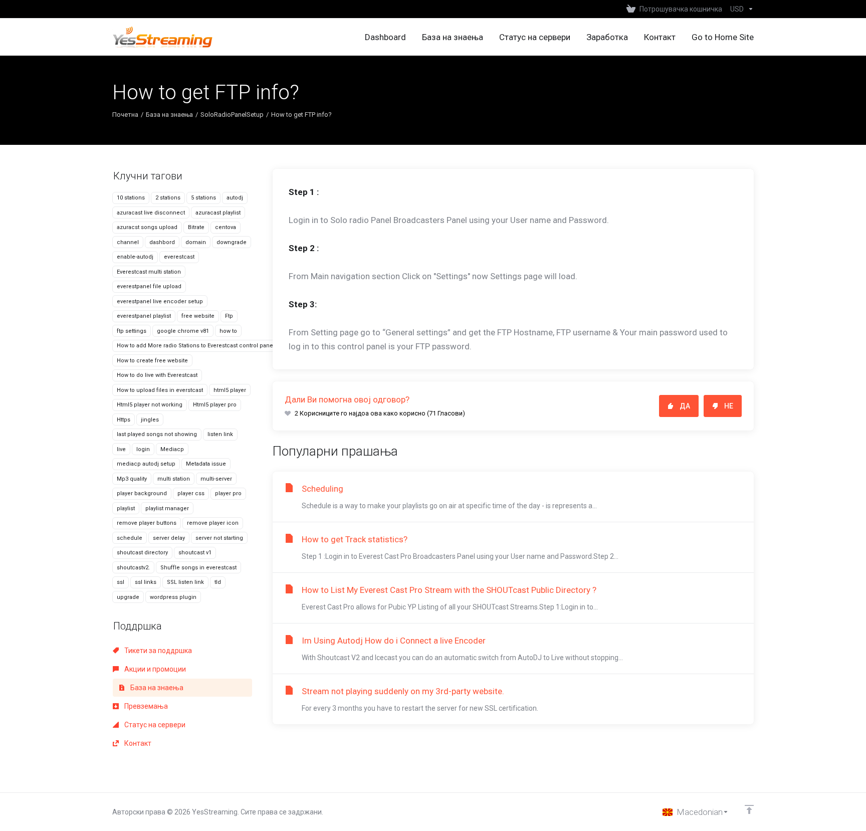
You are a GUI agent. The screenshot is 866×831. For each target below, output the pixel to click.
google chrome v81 (183, 331)
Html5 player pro (215, 404)
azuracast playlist (218, 213)
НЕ (728, 406)
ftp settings (131, 331)
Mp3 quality (132, 479)
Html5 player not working (149, 404)
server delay (169, 538)
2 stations (167, 197)
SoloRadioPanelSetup (232, 114)
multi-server (216, 479)
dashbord (162, 242)
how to (228, 331)
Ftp (229, 316)
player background (142, 493)
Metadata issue (206, 464)
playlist (126, 508)
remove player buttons (146, 523)
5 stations (203, 197)
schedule (129, 538)
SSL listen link (185, 582)
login (143, 449)
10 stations (131, 197)
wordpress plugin (173, 597)
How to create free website (152, 360)
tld (217, 582)
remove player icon (213, 523)
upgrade (128, 597)
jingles (150, 420)
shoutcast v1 (194, 552)
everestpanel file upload (149, 286)
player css (190, 493)
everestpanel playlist (144, 316)
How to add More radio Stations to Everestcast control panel (196, 345)
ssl (120, 582)
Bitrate (196, 227)
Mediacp (172, 449)
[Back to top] (749, 809)
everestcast (179, 257)
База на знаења (169, 114)
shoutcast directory (142, 552)
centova (225, 227)
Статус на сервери (154, 725)
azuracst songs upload (147, 227)
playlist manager (167, 508)
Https (123, 420)
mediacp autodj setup (146, 464)
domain (195, 242)
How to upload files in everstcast (160, 390)
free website (197, 316)
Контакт (137, 743)
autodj (235, 197)
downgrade (231, 242)
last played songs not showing (157, 434)
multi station (173, 479)
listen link (220, 434)
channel (128, 242)
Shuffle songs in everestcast (198, 567)
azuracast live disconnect (151, 213)
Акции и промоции (154, 669)
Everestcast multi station (149, 272)
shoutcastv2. (133, 567)
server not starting (219, 538)
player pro (228, 493)
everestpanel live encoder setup (160, 301)
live (121, 449)
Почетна (125, 114)
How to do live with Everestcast (157, 375)
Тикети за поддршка (157, 651)
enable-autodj (135, 257)
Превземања (145, 706)
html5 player (229, 390)
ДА (685, 406)
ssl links (145, 582)
